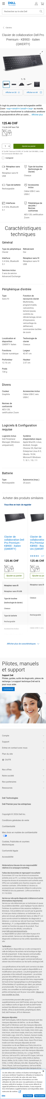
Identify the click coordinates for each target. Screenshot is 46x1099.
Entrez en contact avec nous (14, 748)
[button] (36, 3)
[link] (33, 92)
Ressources (7, 788)
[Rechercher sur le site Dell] (41, 11)
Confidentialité (8, 826)
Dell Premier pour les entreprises (16, 804)
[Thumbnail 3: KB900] (21, 84)
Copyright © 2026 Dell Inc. (14, 814)
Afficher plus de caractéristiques (21, 644)
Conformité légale (10, 851)
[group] (23, 63)
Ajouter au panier (29, 146)
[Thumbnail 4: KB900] (29, 84)
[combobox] (23, 11)
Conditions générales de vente (15, 820)
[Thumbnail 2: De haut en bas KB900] (14, 84)
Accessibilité (7, 857)
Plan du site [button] (7, 754)
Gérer (3, 1096)
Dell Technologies (10, 798)
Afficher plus (37, 114)
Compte (5, 735)
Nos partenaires (9, 782)
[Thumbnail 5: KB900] (37, 84)
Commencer (8, 689)
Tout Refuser (28, 1096)
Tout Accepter (39, 1096)
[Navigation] (4, 3)
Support (5, 742)
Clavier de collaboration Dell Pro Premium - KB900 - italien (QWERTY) (14, 542)
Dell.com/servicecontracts (16, 931)
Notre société (8, 775)
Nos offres (7, 769)
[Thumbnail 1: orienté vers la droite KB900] (6, 84)
